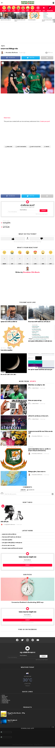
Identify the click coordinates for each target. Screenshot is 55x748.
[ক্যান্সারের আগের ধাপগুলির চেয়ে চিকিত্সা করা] (7, 15)
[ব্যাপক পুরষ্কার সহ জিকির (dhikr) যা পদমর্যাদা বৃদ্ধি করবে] (48, 15)
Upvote (13, 238)
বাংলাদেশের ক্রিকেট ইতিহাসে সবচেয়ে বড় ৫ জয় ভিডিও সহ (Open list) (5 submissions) (39, 449)
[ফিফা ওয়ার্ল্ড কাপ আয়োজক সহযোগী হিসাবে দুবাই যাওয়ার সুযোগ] (41, 360)
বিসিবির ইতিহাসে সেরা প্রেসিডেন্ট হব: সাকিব (36, 385)
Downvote (41, 238)
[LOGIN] (53, 2)
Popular (38, 10)
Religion (31, 338)
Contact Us (4, 699)
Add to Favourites (21, 146)
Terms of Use (5, 702)
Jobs (36, 367)
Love (23, 10)
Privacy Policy (5, 701)
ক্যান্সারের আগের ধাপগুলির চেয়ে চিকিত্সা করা (9, 321)
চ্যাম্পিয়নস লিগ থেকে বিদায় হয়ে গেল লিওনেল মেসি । (38, 416)
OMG (27, 10)
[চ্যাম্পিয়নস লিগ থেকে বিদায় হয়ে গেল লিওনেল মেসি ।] (14, 422)
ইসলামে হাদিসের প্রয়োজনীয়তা (6, 350)
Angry (4, 10)
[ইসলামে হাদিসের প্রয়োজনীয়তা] (34, 15)
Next (54, 17)
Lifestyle (3, 319)
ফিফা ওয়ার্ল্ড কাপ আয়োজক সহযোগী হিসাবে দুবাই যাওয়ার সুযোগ (40, 369)
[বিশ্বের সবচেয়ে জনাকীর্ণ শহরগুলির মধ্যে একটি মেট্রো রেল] (21, 15)
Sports (33, 381)
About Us (4, 697)
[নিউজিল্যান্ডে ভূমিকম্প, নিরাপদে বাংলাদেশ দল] (14, 478)
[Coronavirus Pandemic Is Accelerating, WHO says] (27, 589)
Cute (13, 10)
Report (47, 146)
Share (2, 63)
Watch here (7, 118)
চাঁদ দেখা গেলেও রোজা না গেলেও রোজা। (8, 374)
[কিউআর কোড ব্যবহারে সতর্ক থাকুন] (14, 407)
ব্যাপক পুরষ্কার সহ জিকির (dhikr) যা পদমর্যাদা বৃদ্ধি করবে (40, 341)
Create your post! (45, 121)
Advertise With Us (6, 700)
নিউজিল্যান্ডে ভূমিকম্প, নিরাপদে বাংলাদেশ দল (36, 471)
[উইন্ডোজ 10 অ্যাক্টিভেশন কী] (3, 721)
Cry (9, 10)
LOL (18, 10)
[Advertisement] (27, 33)
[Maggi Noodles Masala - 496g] (3, 714)
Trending (50, 10)
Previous (0, 17)
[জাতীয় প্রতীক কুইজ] (14, 512)
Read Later (9, 146)
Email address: (23, 209)
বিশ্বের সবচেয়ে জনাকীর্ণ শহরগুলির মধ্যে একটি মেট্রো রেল (39, 321)
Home (3, 695)
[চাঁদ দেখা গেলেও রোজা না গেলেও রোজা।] (14, 363)
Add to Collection (35, 146)
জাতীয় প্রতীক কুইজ (4, 521)
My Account (5, 696)
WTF (32, 10)
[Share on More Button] (47, 57)
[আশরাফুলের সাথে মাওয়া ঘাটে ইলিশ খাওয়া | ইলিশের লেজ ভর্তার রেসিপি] (14, 438)
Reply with (52, 494)
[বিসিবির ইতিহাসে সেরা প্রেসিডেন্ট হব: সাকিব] (14, 391)
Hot (44, 10)
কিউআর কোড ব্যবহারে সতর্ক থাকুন (35, 400)
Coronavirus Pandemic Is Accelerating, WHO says (28, 602)
